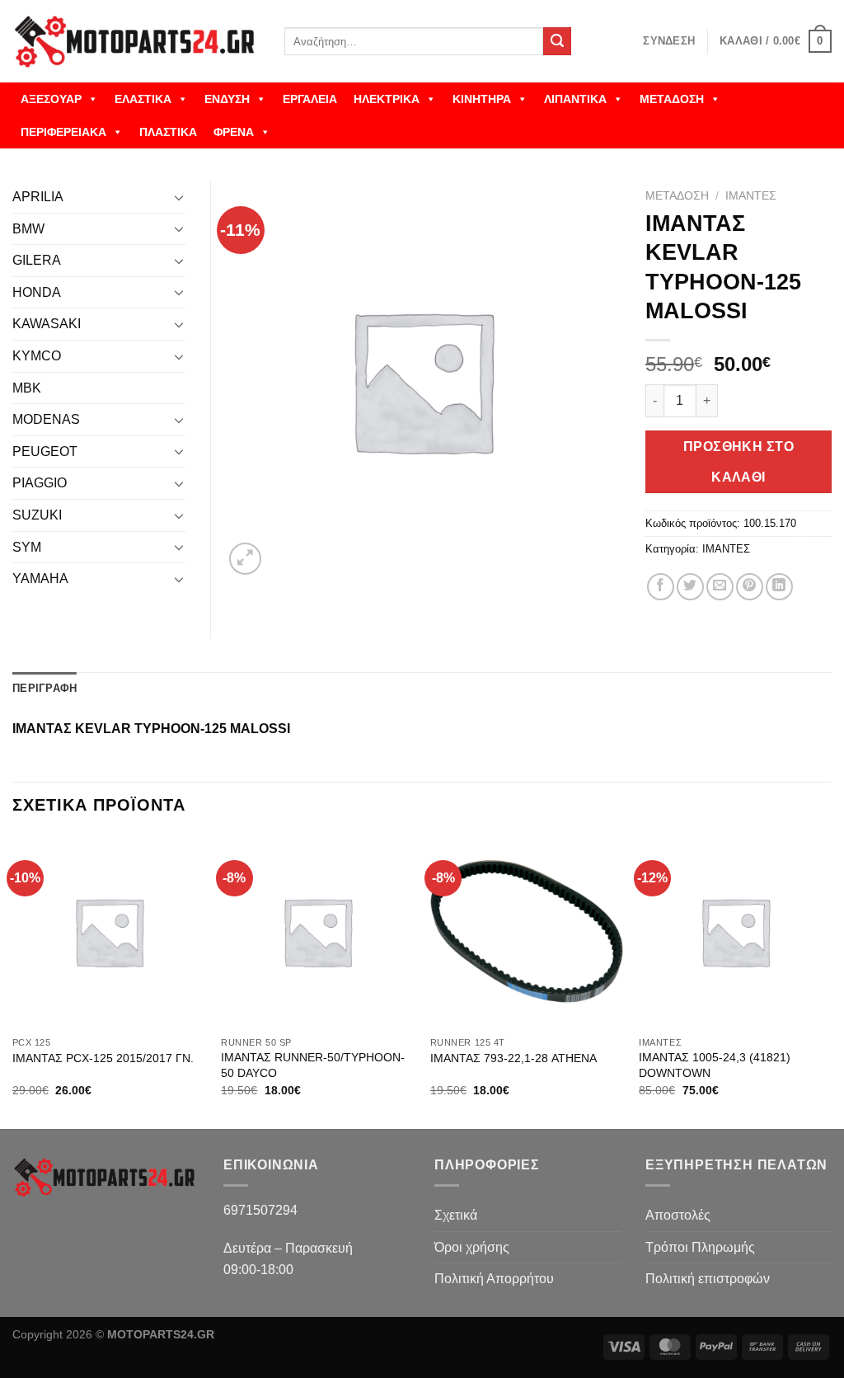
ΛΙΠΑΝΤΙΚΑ (575, 99)
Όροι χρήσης (471, 1247)
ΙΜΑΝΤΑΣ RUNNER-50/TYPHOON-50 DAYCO (313, 1065)
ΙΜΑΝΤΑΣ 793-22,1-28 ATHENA (513, 1058)
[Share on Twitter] (690, 586)
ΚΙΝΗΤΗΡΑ (481, 99)
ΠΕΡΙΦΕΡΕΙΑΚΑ (63, 132)
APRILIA (37, 197)
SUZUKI (37, 515)
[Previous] (13, 980)
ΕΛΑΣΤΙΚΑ (143, 99)
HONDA (36, 292)
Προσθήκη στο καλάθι (739, 462)
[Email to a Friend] (720, 586)
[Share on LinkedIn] (779, 586)
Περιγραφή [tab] (44, 688)
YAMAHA (40, 578)
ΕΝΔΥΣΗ (227, 99)
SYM (26, 547)
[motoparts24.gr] (136, 42)
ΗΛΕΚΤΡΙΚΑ (387, 99)
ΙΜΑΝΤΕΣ (750, 196)
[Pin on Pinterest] (749, 586)
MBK (26, 388)
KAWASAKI (46, 324)
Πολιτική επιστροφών (707, 1279)
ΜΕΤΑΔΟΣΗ (672, 99)
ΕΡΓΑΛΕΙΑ (310, 99)
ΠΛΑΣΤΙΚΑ (168, 132)
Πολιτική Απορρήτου (494, 1279)
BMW (28, 229)
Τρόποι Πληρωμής (700, 1247)
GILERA (36, 260)
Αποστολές (677, 1215)
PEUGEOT (44, 451)
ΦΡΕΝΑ (233, 132)
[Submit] (557, 41)
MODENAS (46, 419)
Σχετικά (455, 1215)
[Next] (830, 980)
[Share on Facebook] (660, 586)
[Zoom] (245, 559)
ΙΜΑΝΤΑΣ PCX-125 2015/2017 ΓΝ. (103, 1058)
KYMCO (36, 356)
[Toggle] (178, 197)
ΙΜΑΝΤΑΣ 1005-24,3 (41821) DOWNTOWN (714, 1065)
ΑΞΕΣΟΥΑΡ (51, 99)
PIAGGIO (39, 483)
